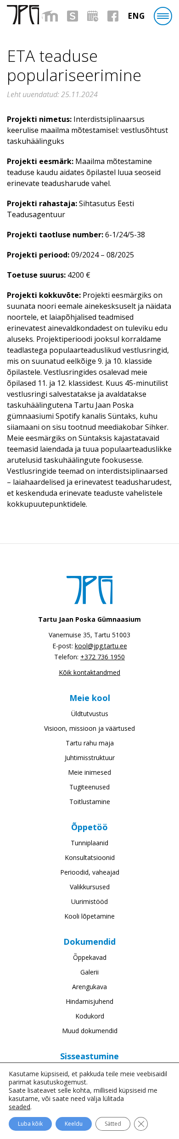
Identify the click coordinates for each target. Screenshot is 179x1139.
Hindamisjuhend (89, 1001)
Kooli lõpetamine (89, 916)
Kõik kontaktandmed (89, 672)
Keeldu (74, 1124)
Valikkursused (90, 886)
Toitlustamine (89, 801)
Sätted (113, 1124)
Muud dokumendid (89, 1030)
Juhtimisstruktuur (90, 757)
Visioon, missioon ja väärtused (89, 728)
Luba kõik (30, 1124)
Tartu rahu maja (90, 743)
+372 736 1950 (102, 656)
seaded (19, 1107)
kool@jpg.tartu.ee (101, 645)
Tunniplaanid (89, 842)
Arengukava (89, 986)
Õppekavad (89, 957)
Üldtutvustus (89, 713)
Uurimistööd (89, 901)
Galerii (89, 972)
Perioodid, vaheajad (89, 872)
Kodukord (89, 1016)
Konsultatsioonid (90, 857)
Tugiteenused (89, 787)
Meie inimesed (89, 772)
